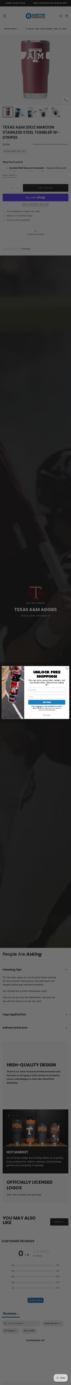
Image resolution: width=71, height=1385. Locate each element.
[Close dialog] (67, 668)
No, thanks (46, 715)
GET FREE (47, 702)
